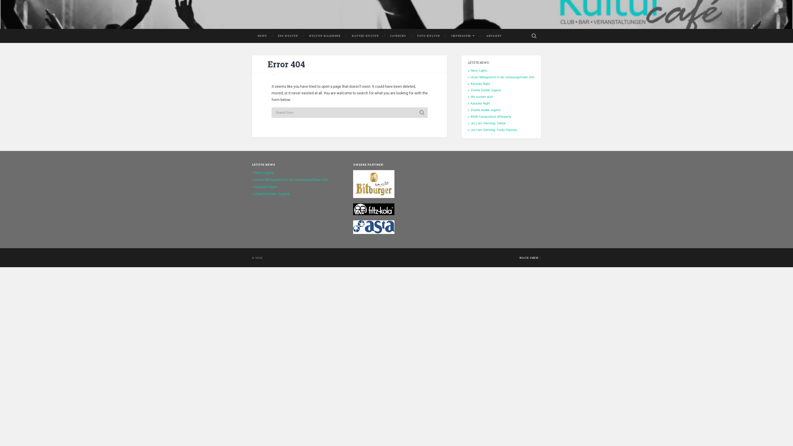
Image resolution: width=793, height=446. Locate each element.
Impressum (461, 35)
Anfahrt (494, 35)
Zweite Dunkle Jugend (486, 90)
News (262, 35)
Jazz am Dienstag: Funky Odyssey (494, 130)
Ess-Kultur (288, 35)
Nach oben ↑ (530, 257)
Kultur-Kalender (325, 35)
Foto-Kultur (428, 35)
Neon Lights (479, 70)
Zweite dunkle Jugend (485, 110)
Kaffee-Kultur (365, 35)
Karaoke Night (480, 84)
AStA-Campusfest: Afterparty (491, 117)
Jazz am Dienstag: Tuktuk (488, 123)
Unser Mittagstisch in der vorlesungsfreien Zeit (502, 77)
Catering (398, 35)
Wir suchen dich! (482, 97)
